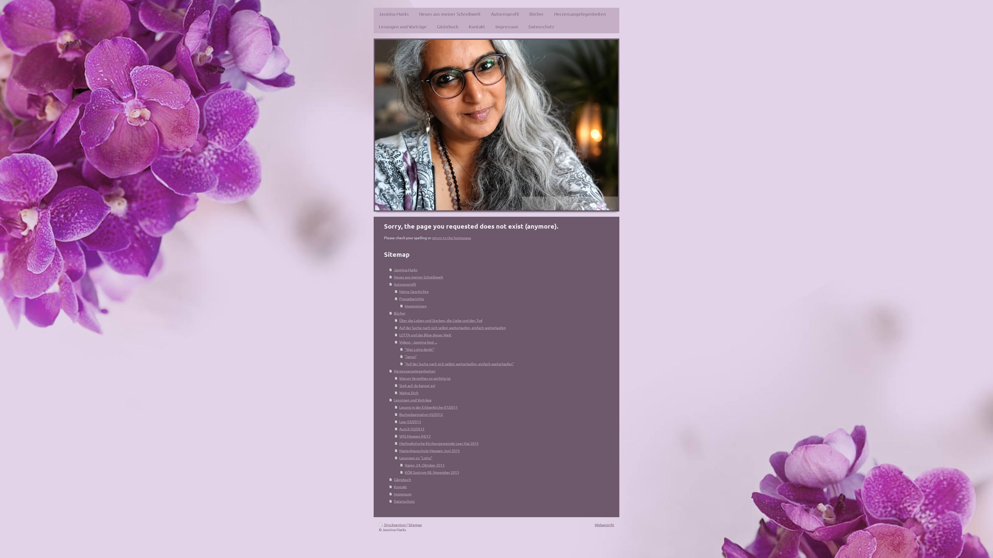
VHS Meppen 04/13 (415, 436)
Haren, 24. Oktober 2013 (425, 465)
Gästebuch (402, 479)
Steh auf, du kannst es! (417, 385)
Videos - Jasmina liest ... (418, 342)
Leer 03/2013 (410, 421)
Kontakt (400, 486)
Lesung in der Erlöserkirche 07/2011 (428, 407)
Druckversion (395, 524)
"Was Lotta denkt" (419, 349)
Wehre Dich (408, 392)
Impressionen (416, 306)
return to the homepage (451, 237)
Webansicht (604, 524)
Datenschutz (404, 501)
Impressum (403, 494)
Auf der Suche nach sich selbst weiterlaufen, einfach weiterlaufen (452, 327)
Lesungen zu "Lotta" (415, 457)
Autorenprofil (405, 284)
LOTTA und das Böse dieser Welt (425, 334)
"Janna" (411, 356)
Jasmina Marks (405, 269)
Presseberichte (411, 298)
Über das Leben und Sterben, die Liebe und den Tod (440, 320)
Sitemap (415, 524)
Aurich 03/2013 (411, 429)
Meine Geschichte (414, 291)
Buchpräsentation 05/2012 (421, 414)
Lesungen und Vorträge (413, 400)
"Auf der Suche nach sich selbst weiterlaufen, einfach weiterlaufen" (459, 363)
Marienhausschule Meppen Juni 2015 (429, 450)
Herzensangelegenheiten (414, 371)
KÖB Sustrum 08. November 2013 (432, 472)
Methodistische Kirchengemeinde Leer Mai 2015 (439, 443)
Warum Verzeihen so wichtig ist (425, 378)
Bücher (399, 313)
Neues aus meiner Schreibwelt (418, 277)
